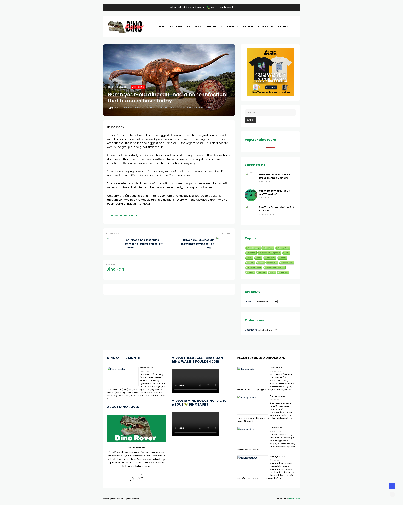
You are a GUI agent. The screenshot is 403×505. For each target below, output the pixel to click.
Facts (272, 272)
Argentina (251, 253)
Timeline (211, 26)
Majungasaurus (277, 456)
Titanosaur (131, 216)
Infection (117, 216)
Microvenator (146, 367)
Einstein (251, 272)
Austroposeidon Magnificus (270, 253)
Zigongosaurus (277, 396)
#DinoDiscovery (253, 248)
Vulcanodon (276, 427)
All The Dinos (229, 26)
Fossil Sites (265, 26)
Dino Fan (113, 107)
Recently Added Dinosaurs (261, 358)
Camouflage (270, 257)
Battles (283, 26)
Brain (250, 257)
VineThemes (294, 498)
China (261, 262)
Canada (283, 257)
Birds (287, 253)
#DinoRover (268, 248)
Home (162, 26)
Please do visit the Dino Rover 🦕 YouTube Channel (201, 7)
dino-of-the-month (254, 267)
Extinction (138, 87)
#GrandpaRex (283, 248)
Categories (251, 329)
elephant (262, 272)
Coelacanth (272, 262)
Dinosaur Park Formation (275, 267)
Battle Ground (180, 26)
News (198, 26)
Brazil (259, 257)
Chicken (251, 262)
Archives (249, 301)
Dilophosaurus (287, 262)
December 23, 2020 (118, 87)
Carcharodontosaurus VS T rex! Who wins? (275, 192)
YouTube (248, 26)
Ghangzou (283, 272)
